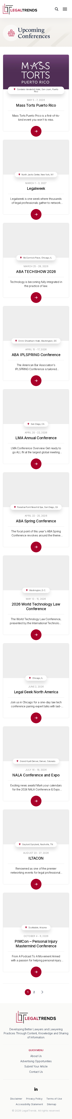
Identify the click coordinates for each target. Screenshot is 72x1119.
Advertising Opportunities (36, 1061)
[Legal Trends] (20, 9)
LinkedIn (36, 1089)
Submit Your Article (35, 1066)
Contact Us (36, 1071)
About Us (36, 1056)
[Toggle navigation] (65, 9)
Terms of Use (54, 1098)
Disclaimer (16, 1098)
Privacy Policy (34, 1098)
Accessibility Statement (29, 1104)
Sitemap (51, 1104)
